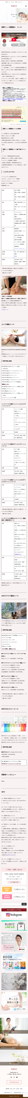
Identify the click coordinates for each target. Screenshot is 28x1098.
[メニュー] (26, 6)
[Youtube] (17, 1077)
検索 (24, 904)
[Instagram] (11, 1077)
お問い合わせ (10, 855)
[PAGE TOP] (14, 1016)
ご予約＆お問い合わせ (14, 1082)
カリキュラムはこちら (20, 248)
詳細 (16, 256)
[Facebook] (14, 1077)
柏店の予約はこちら (8, 1092)
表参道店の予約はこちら (19, 1092)
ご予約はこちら (4, 309)
